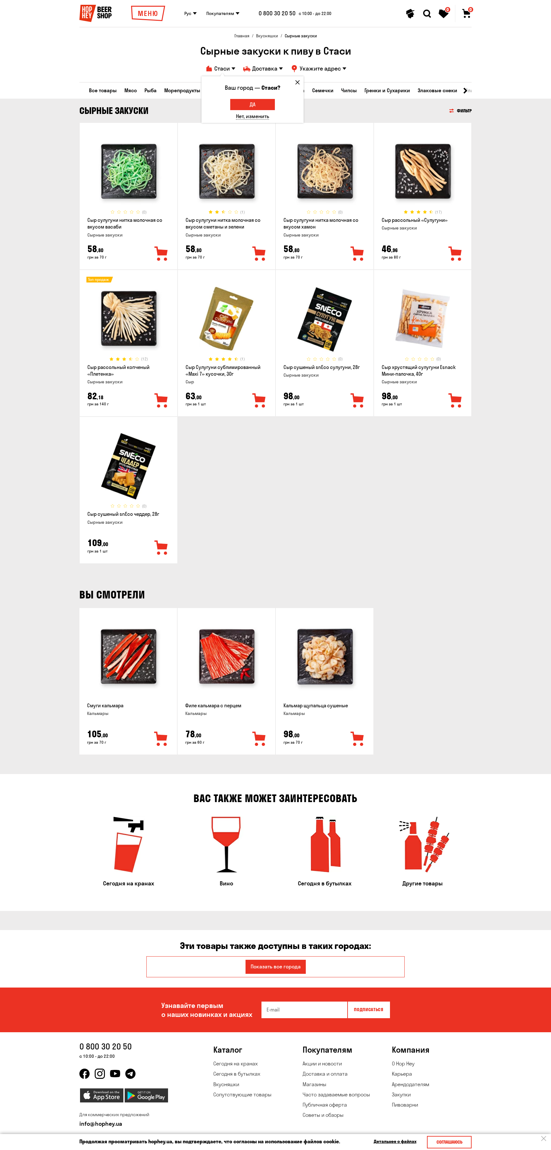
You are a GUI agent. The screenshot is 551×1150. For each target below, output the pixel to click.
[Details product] (128, 171)
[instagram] (100, 1074)
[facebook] (84, 1074)
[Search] (427, 14)
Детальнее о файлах (395, 1141)
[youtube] (115, 1074)
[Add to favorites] (161, 254)
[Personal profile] (410, 14)
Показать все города (276, 966)
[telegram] (130, 1074)
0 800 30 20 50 (277, 13)
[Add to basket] (161, 739)
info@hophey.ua (100, 1123)
